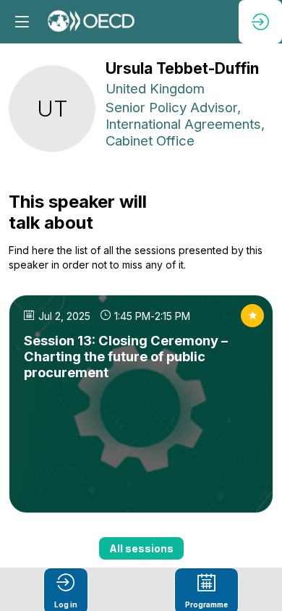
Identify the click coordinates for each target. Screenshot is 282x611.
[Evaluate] (252, 315)
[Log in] (260, 21)
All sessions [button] (141, 548)
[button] (21, 21)
